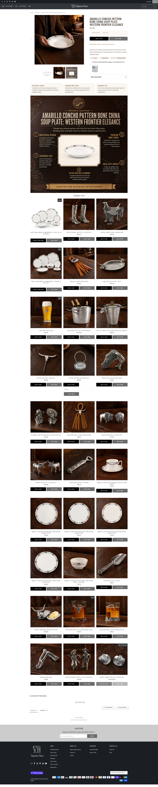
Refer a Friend (93, 752)
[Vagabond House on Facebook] (4, 1)
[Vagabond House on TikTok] (12, 1)
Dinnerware (105, 58)
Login (149, 1)
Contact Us (72, 752)
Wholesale (52, 758)
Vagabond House (38, 778)
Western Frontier (121, 58)
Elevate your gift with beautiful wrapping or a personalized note (109, 62)
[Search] (154, 6)
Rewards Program (94, 749)
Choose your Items (38, 240)
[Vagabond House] (79, 6)
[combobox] (149, 6)
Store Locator (53, 752)
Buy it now (118, 38)
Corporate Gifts (53, 755)
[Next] (87, 39)
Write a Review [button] (123, 707)
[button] (10, 6)
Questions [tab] (43, 710)
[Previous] (31, 39)
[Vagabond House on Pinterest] (9, 1)
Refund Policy (53, 767)
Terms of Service (54, 764)
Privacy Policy (53, 761)
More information (96, 77)
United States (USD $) (118, 772)
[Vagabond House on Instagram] (7, 1)
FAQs (110, 752)
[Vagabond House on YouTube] (14, 1)
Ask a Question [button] (108, 707)
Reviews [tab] (32, 710)
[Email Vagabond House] (2, 1)
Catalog (71, 755)
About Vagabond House (75, 749)
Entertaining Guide (54, 749)
